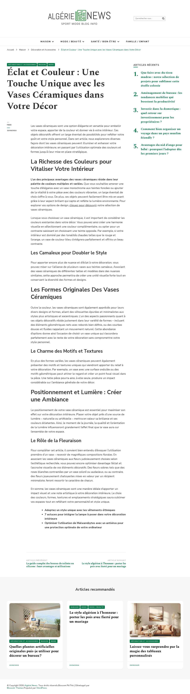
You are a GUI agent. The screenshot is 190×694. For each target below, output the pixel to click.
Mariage (75, 607)
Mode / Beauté (71, 41)
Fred (9, 125)
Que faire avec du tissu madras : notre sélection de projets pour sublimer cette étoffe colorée (160, 79)
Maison (46, 41)
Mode (51, 65)
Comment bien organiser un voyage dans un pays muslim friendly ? (161, 133)
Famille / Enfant (138, 41)
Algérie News (30, 685)
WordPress (41, 688)
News (53, 641)
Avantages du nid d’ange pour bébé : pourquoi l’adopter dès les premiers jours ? (161, 149)
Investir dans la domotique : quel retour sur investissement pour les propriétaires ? (160, 115)
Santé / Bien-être (103, 41)
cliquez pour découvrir (83, 205)
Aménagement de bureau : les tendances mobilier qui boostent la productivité (161, 97)
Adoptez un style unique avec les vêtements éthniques (80, 510)
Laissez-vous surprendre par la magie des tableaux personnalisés (154, 651)
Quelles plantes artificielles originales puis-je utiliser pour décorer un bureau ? (34, 651)
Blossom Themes (15, 688)
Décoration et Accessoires (22, 65)
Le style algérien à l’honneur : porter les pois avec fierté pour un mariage (94, 617)
